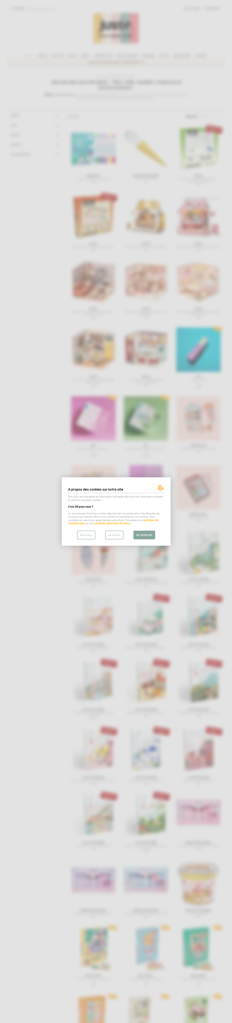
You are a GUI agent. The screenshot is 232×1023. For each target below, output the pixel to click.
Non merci (86, 534)
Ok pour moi (144, 534)
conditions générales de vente (112, 523)
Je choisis (114, 534)
